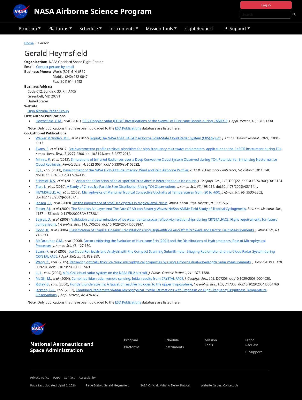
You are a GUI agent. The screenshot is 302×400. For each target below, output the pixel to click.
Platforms (57, 29)
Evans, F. (42, 149)
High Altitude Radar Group (48, 111)
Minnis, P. (43, 159)
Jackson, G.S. (45, 290)
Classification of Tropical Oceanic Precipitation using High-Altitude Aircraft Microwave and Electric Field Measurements (161, 230)
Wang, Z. (42, 262)
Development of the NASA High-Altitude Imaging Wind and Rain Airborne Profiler (125, 170)
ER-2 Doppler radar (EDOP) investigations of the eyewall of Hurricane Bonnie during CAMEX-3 (155, 121)
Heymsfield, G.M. (49, 121)
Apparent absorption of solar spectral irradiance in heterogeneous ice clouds (136, 181)
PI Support (234, 29)
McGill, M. (43, 278)
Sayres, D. (43, 219)
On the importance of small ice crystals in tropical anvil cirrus (120, 203)
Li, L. (39, 170)
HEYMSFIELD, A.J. (48, 192)
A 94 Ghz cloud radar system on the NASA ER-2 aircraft (105, 272)
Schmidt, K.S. (46, 181)
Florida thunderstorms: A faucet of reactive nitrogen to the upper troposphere (131, 284)
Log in (266, 5)
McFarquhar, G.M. (49, 240)
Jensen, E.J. (44, 203)
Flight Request (198, 28)
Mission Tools (158, 29)
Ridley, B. (42, 284)
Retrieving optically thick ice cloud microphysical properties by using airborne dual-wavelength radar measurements (160, 262)
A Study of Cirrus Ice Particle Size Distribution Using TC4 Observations (121, 186)
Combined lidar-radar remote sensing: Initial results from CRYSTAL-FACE (127, 278)
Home (29, 43)
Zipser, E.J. (43, 208)
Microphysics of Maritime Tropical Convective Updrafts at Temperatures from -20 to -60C (151, 192)
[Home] (22, 11)
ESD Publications (128, 128)
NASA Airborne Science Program (93, 11)
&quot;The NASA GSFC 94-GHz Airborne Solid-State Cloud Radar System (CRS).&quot (155, 138)
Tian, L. (41, 186)
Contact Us (230, 385)
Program (27, 29)
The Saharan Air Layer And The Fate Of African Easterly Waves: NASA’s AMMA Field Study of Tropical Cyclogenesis (158, 208)
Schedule (87, 29)
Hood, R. (42, 230)
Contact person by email (55, 66)
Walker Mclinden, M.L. (53, 138)
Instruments (121, 29)
